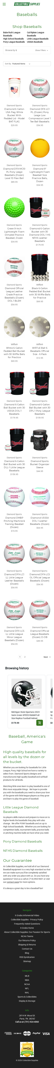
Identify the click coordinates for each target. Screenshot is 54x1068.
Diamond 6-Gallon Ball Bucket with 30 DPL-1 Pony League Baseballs (39, 409)
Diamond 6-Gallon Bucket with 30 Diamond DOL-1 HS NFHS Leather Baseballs (39, 234)
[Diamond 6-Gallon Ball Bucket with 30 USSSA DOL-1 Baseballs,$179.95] (14, 383)
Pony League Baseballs (14, 42)
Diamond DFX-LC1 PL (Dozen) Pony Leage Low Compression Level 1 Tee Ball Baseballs (40, 115)
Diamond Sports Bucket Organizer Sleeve (39, 464)
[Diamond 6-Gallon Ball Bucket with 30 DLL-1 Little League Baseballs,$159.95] (14, 440)
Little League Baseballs (37, 39)
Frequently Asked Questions (27, 924)
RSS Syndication (27, 957)
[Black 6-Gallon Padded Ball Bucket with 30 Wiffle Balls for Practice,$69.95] (40, 267)
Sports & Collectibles (27, 997)
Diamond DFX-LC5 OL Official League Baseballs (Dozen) (40, 577)
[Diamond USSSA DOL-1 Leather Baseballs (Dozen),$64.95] (40, 497)
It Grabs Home (27, 928)
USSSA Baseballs (35, 42)
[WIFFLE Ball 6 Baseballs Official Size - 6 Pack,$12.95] (40, 327)
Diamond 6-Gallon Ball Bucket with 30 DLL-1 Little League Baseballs (14, 466)
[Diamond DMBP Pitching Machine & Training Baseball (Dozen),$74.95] (14, 497)
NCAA (27, 984)
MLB (27, 976)
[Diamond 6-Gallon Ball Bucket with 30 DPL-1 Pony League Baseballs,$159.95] (40, 383)
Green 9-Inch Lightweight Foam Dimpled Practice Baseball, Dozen (14, 233)
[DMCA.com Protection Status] (27, 1049)
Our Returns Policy (27, 940)
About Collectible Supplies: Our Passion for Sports (27, 932)
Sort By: (8, 64)
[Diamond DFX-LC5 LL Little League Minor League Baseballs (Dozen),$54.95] (14, 610)
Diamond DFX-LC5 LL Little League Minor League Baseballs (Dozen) (14, 636)
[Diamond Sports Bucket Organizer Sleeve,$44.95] (40, 440)
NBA (27, 980)
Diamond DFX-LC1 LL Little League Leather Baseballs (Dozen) (14, 579)
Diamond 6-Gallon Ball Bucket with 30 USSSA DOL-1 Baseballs (14, 409)
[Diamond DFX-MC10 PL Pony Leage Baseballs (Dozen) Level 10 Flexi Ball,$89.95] (14, 148)
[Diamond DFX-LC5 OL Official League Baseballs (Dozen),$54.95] (40, 553)
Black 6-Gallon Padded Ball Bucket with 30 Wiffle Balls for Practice (40, 293)
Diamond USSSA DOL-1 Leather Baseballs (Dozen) (39, 520)
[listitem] (26, 701)
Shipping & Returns (27, 944)
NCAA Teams (27, 936)
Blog (27, 953)
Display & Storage (27, 1001)
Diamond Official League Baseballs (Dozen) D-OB (39, 634)
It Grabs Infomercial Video (27, 915)
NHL (27, 992)
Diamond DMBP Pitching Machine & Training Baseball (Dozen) (14, 522)
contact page (13, 882)
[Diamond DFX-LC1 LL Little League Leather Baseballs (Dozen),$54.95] (14, 553)
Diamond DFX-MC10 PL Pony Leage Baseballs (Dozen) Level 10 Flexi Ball (14, 173)
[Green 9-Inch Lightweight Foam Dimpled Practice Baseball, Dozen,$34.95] (14, 207)
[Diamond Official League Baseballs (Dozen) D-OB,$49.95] (40, 610)
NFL (27, 988)
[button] (27, 50)
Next (46, 657)
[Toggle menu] (4, 4)
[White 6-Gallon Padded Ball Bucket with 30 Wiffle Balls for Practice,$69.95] (14, 327)
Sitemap (27, 961)
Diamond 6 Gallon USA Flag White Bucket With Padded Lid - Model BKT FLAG (14, 115)
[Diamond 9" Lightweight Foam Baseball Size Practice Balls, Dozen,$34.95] (40, 148)
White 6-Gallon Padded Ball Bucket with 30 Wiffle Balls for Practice (14, 353)
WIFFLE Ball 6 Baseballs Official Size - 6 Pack (39, 351)
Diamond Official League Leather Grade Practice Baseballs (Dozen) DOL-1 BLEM (14, 294)
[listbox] (22, 64)
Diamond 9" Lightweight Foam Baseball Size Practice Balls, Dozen (40, 175)
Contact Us (27, 949)
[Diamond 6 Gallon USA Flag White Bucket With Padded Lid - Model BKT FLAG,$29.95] (14, 88)
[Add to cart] (39, 723)
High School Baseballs (13, 39)
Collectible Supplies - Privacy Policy (27, 919)
